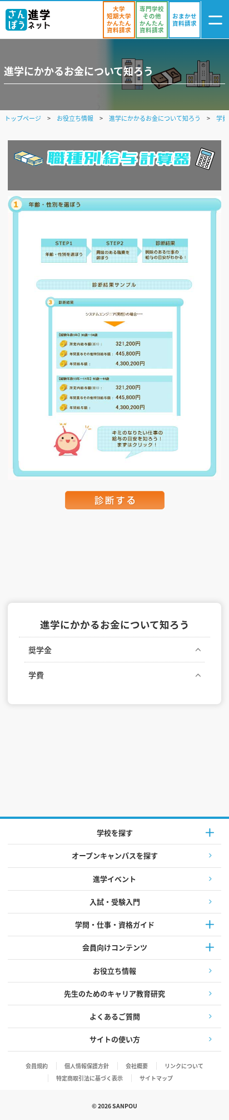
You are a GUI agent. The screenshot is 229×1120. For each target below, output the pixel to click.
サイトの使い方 (114, 1039)
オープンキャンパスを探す (115, 855)
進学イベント (114, 878)
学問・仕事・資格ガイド (115, 924)
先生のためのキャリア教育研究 (114, 993)
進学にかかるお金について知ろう (155, 118)
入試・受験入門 (114, 901)
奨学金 (40, 649)
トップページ (22, 118)
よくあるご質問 (114, 1016)
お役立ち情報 (75, 118)
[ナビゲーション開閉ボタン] (215, 19)
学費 (36, 674)
